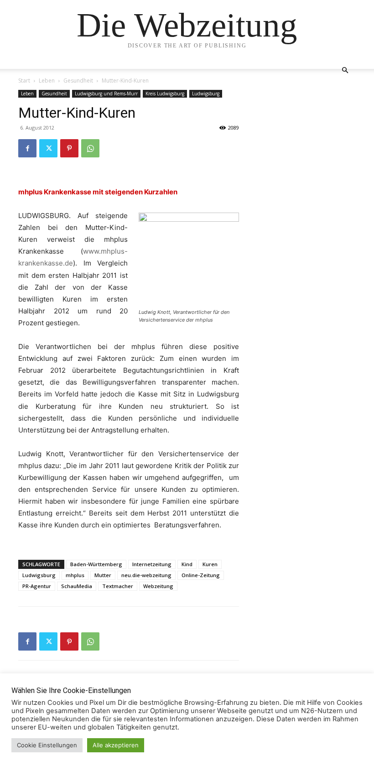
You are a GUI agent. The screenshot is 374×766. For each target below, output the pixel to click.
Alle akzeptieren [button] (116, 745)
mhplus (75, 575)
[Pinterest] (69, 148)
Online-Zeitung (201, 575)
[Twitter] (48, 148)
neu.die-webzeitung (146, 575)
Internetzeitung (151, 564)
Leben (47, 80)
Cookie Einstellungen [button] (47, 745)
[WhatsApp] (90, 148)
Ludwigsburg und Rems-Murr (106, 93)
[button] (345, 70)
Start (24, 80)
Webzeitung (158, 586)
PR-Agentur (36, 586)
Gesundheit (78, 80)
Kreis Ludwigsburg (164, 93)
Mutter (102, 575)
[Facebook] (27, 148)
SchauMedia (76, 586)
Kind (187, 564)
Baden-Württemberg (96, 564)
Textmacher (117, 586)
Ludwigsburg (205, 93)
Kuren (210, 564)
